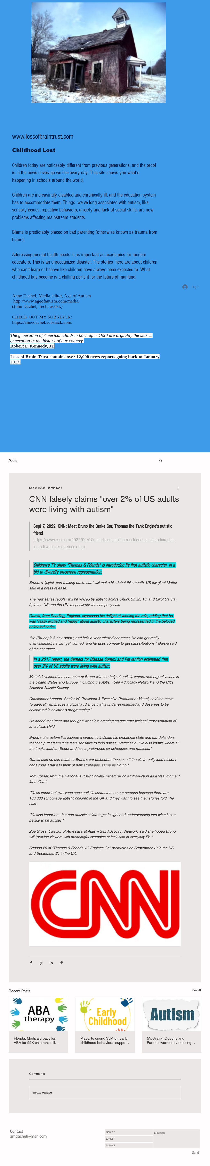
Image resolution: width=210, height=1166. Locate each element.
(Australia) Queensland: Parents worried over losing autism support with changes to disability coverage (170, 1040)
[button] (161, 460)
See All (196, 990)
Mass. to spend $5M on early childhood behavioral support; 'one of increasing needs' (104, 1040)
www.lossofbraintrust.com (42, 137)
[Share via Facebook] (31, 963)
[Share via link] (61, 963)
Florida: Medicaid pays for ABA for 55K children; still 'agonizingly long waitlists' (34, 1040)
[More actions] (178, 487)
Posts (13, 461)
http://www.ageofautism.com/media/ (46, 301)
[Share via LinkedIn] (51, 963)
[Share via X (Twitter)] (41, 963)
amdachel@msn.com (28, 1136)
